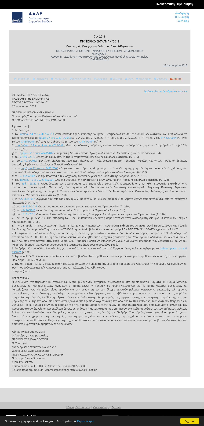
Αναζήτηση (182, 13)
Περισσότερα (85, 421)
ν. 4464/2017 (86, 141)
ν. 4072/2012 (28, 160)
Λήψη (130, 78)
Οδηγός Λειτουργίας (78, 407)
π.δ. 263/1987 (26, 199)
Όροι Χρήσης (101, 407)
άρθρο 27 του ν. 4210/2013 (54, 138)
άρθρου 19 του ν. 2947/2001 (36, 180)
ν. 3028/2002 (27, 176)
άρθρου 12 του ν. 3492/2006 (39, 168)
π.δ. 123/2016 (30, 183)
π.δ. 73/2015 (28, 214)
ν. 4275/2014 (168, 138)
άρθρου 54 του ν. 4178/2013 (36, 134)
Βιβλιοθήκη (182, 17)
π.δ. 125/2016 (29, 206)
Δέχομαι (190, 421)
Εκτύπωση (161, 78)
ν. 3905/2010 (27, 157)
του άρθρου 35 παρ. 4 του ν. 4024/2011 (40, 145)
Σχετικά (116, 407)
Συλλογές (183, 20)
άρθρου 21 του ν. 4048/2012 (36, 153)
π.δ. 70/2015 (28, 210)
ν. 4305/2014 (28, 141)
